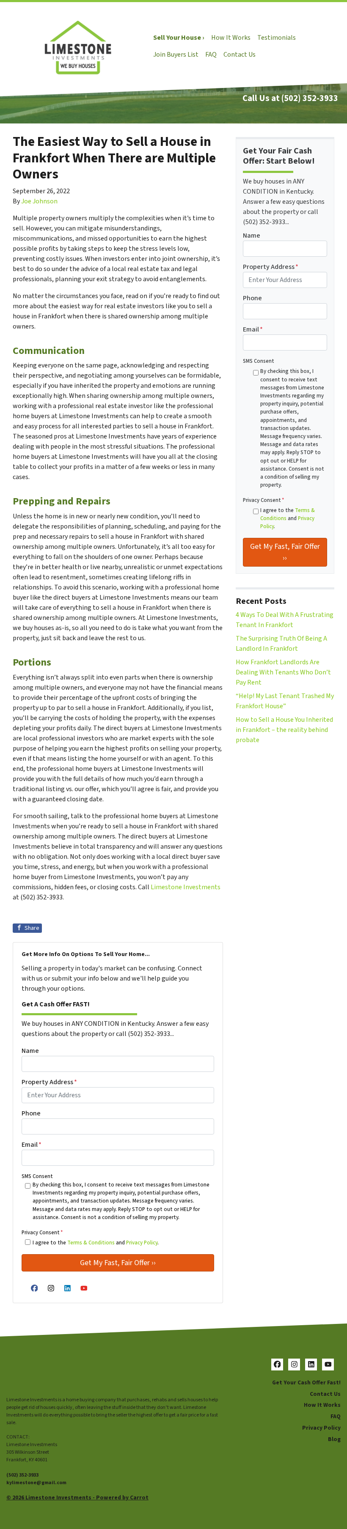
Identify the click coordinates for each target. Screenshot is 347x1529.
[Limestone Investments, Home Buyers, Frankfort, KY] (14, 1373)
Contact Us (239, 54)
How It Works (231, 37)
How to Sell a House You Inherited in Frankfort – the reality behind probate (284, 730)
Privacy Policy (141, 1243)
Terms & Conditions (91, 1243)
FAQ (211, 54)
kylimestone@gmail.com (36, 1482)
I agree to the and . (96, 1243)
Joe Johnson (39, 201)
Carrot (139, 1497)
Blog (334, 1439)
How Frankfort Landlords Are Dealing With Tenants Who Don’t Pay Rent (283, 672)
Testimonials (276, 37)
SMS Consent (37, 1176)
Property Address (49, 1082)
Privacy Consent (42, 1232)
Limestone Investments (185, 887)
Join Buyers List (175, 54)
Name (30, 1050)
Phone (31, 1113)
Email (31, 1144)
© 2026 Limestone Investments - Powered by (68, 1497)
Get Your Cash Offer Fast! (306, 1382)
